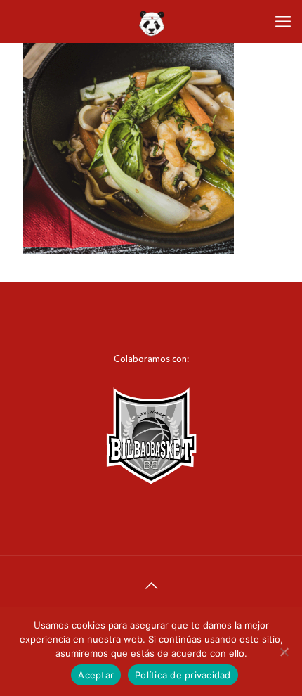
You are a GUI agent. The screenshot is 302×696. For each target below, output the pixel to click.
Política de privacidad (183, 675)
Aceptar (96, 675)
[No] (284, 652)
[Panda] (151, 21)
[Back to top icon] (151, 585)
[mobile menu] (283, 21)
